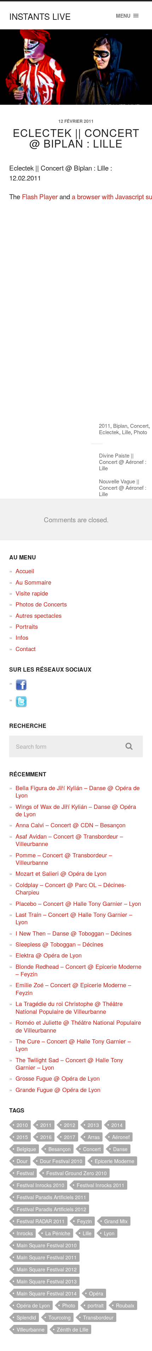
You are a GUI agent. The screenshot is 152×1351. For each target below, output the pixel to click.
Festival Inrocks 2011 (100, 1185)
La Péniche (57, 1233)
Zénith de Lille (72, 1329)
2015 (22, 1136)
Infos (22, 637)
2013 (93, 1124)
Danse (120, 1148)
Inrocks (25, 1233)
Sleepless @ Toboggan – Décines (59, 944)
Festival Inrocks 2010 (40, 1185)
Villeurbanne (31, 1329)
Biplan (120, 425)
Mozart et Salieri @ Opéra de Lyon (61, 873)
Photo (140, 432)
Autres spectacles (39, 615)
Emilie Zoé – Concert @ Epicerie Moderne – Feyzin (73, 988)
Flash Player (40, 196)
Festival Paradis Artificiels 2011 (51, 1197)
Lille (126, 432)
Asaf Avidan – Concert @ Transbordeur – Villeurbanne (69, 840)
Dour (22, 1161)
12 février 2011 (76, 121)
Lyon (109, 1233)
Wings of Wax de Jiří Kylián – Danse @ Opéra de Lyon (76, 810)
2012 (69, 1124)
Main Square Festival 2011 (47, 1257)
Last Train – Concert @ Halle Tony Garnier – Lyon (74, 918)
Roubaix (125, 1305)
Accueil (25, 571)
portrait (96, 1305)
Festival (25, 1173)
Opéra (96, 1293)
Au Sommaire (33, 582)
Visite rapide (32, 593)
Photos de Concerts (41, 604)
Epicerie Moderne (114, 1161)
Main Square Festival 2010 (47, 1245)
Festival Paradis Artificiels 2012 (51, 1209)
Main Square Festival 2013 (47, 1281)
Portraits (27, 626)
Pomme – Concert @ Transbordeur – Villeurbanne (64, 859)
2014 (117, 1124)
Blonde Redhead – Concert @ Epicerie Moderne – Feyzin (78, 970)
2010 (22, 1124)
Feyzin (84, 1221)
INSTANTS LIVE (40, 16)
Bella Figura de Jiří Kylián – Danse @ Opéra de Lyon (78, 791)
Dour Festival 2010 (61, 1161)
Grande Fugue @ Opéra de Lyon (58, 1089)
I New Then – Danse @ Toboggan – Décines (73, 933)
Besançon (59, 1148)
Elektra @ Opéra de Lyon (49, 955)
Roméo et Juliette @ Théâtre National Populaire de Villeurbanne (78, 1026)
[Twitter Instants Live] (21, 705)
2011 (104, 425)
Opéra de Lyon (33, 1305)
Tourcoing (59, 1317)
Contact (26, 648)
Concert (139, 425)
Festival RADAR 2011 (41, 1221)
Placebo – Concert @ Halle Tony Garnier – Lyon (78, 903)
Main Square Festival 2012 (47, 1269)
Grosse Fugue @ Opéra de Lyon (58, 1078)
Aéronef (121, 1136)
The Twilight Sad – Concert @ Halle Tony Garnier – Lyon (69, 1063)
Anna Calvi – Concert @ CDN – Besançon (70, 825)
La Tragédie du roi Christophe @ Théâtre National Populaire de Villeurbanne (69, 1007)
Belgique (26, 1148)
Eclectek (109, 432)
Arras (94, 1136)
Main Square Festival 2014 (47, 1293)
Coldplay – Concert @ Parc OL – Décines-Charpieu (71, 888)
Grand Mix (116, 1221)
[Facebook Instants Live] (21, 688)
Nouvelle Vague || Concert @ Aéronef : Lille (122, 487)
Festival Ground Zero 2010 (76, 1173)
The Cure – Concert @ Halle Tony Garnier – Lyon (73, 1045)
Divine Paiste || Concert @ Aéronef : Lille (122, 462)
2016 (46, 1136)
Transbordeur (98, 1317)
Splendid (26, 1317)
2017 (69, 1136)
